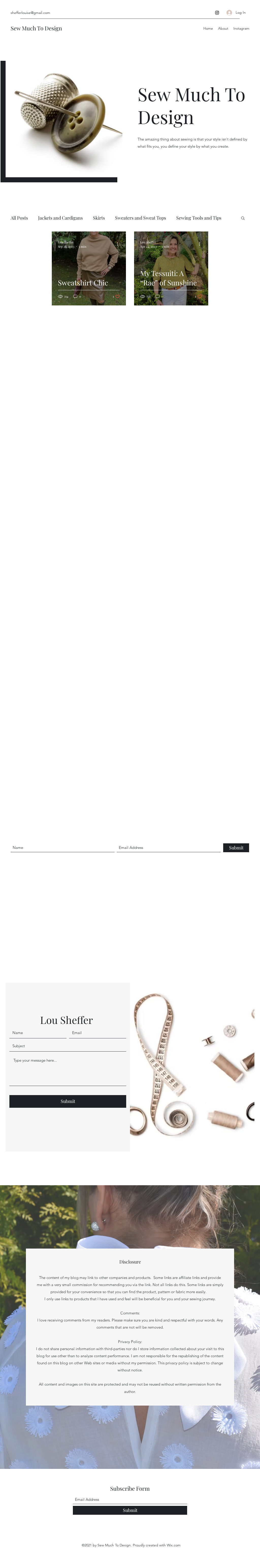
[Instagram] (217, 12)
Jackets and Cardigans (60, 218)
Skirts (99, 218)
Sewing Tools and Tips (198, 218)
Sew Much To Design (36, 28)
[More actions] (119, 244)
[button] (242, 218)
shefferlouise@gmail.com (30, 12)
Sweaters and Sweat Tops (140, 218)
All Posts (19, 218)
